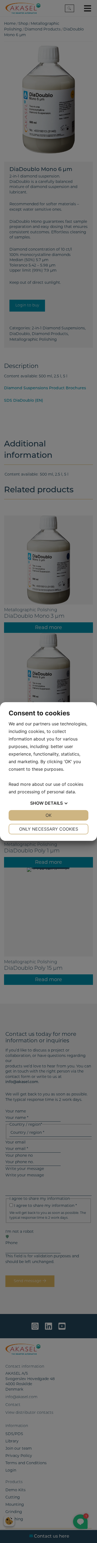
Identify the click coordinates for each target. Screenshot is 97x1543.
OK (48, 815)
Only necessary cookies (48, 829)
